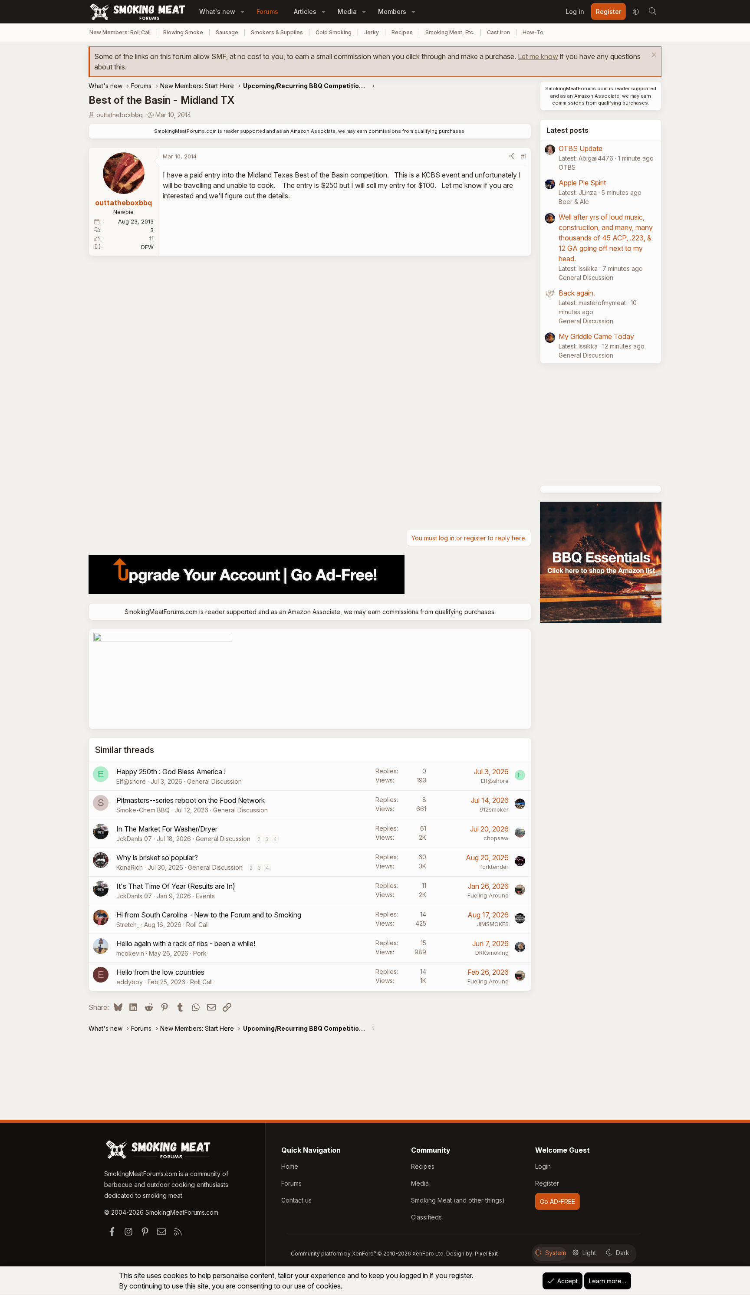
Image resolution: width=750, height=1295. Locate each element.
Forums (267, 11)
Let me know (538, 56)
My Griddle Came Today (596, 336)
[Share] (512, 156)
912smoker (494, 809)
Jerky (371, 32)
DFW (147, 246)
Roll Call (197, 924)
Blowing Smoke (183, 32)
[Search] (652, 11)
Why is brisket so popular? (157, 857)
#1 (523, 156)
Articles (305, 11)
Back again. (577, 293)
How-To (533, 32)
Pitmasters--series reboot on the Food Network (190, 800)
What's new (217, 11)
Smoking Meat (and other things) (458, 1200)
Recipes (402, 32)
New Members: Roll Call (120, 32)
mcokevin (130, 953)
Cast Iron (498, 32)
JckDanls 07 (134, 838)
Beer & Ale (574, 201)
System (555, 1252)
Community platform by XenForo (368, 1253)
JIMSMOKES (493, 923)
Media (347, 11)
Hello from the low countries (160, 972)
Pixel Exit (486, 1253)
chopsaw (496, 838)
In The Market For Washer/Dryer (166, 829)
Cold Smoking (334, 32)
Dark (622, 1252)
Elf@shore (131, 781)
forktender (494, 866)
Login (543, 1166)
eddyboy (129, 982)
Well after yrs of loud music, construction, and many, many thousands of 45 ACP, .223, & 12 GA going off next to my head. (606, 238)
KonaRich (129, 867)
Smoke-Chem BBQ (143, 810)
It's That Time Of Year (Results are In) (175, 886)
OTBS (567, 167)
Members (392, 11)
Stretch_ (127, 924)
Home (289, 1166)
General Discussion (214, 781)
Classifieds (426, 1217)
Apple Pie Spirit (582, 182)
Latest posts (567, 130)
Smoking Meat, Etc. (449, 32)
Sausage (227, 32)
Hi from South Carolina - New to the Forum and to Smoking (208, 914)
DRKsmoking (492, 952)
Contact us (296, 1200)
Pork (200, 953)
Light (589, 1252)
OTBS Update (580, 148)
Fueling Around (488, 895)
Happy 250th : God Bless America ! (171, 771)
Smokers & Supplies (277, 32)
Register (547, 1183)
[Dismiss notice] (653, 55)
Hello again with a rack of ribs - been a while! (185, 943)
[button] (242, 11)
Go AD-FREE (557, 1201)
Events (205, 896)
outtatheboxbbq (119, 114)
